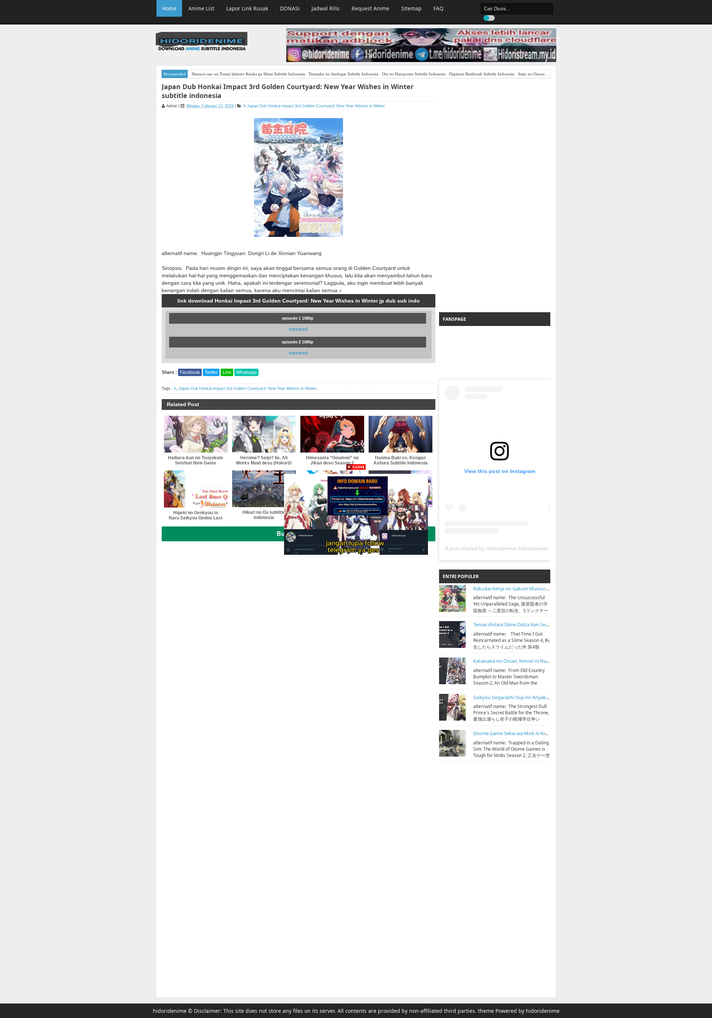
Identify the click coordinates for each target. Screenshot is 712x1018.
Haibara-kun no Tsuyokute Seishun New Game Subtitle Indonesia (195, 463)
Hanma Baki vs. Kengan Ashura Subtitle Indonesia (400, 460)
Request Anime (370, 8)
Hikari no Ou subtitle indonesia (264, 515)
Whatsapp (246, 372)
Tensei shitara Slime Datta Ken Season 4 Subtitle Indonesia (537, 624)
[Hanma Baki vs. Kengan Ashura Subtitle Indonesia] (400, 434)
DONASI (290, 8)
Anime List (201, 8)
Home (169, 8)
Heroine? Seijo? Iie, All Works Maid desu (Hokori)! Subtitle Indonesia (264, 463)
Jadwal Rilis (326, 8)
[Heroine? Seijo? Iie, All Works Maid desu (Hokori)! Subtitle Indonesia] (264, 434)
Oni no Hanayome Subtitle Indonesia (413, 74)
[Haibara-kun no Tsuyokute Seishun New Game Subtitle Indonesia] (196, 434)
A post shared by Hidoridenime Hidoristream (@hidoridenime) (517, 548)
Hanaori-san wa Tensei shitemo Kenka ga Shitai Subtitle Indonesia (248, 74)
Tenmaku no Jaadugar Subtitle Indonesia (343, 74)
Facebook (190, 372)
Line (226, 372)
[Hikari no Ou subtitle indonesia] (264, 488)
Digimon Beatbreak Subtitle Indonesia (481, 74)
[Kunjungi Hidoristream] (356, 513)
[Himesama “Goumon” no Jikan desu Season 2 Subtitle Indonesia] (332, 434)
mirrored (298, 329)
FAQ (439, 8)
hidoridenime (170, 1010)
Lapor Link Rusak (247, 8)
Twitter (211, 372)
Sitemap (411, 8)
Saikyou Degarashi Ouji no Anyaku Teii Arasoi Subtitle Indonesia (543, 697)
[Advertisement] (494, 195)
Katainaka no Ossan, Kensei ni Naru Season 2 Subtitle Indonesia (543, 661)
